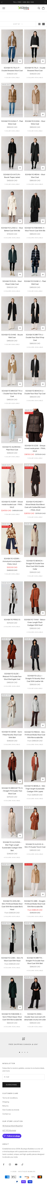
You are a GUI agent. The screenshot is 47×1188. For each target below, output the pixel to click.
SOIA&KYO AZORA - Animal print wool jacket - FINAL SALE (12, 561)
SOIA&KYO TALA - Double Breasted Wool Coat (35, 69)
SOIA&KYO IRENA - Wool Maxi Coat (35, 175)
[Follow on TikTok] (22, 1164)
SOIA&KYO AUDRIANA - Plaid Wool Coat (12, 448)
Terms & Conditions (10, 1098)
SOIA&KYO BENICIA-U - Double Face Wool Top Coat (34, 392)
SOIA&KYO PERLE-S (12, 620)
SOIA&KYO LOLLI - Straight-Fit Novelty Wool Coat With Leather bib (35, 678)
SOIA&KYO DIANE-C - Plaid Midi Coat (35, 282)
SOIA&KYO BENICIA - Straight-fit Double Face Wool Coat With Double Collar (35, 565)
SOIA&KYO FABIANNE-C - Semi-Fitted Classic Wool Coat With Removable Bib (12, 1017)
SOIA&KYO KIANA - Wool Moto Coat (35, 122)
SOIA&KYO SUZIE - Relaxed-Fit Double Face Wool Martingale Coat (12, 676)
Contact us (6, 1114)
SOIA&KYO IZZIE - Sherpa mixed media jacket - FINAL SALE (35, 448)
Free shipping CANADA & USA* (23, 1044)
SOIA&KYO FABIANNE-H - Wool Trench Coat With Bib (35, 229)
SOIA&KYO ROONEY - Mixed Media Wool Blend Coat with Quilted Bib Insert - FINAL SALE (35, 506)
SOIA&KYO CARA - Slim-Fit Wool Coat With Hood (12, 959)
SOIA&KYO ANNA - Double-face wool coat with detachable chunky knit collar (35, 1017)
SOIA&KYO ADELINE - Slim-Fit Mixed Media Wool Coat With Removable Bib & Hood (12, 905)
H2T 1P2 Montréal (9, 1130)
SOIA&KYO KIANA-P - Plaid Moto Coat (12, 122)
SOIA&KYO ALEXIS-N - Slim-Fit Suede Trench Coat (35, 845)
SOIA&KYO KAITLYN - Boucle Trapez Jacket (12, 175)
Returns (5, 1106)
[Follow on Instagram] (10, 1164)
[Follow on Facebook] (3, 1164)
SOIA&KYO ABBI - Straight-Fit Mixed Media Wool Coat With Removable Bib (35, 904)
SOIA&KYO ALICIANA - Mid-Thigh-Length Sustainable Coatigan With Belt (12, 846)
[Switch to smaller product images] (43, 24)
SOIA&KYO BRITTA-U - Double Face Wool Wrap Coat (35, 337)
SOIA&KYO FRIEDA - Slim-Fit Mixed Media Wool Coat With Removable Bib (34, 735)
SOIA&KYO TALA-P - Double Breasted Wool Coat (12, 69)
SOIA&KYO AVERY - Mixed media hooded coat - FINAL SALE (12, 504)
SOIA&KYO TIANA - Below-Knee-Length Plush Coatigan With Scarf (35, 622)
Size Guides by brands (10, 1110)
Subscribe (11, 1085)
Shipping (5, 1102)
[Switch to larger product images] (39, 24)
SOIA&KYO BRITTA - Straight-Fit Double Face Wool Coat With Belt (35, 960)
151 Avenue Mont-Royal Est (12, 1126)
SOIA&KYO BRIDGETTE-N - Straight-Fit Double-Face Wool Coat (12, 791)
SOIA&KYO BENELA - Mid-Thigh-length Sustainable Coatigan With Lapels (35, 789)
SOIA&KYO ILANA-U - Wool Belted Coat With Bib (12, 229)
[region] (23, 1042)
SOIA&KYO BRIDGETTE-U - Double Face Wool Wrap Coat (12, 393)
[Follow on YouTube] (16, 1164)
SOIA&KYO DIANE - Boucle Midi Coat (12, 336)
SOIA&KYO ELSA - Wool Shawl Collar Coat (12, 282)
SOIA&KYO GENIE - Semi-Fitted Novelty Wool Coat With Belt (12, 734)
